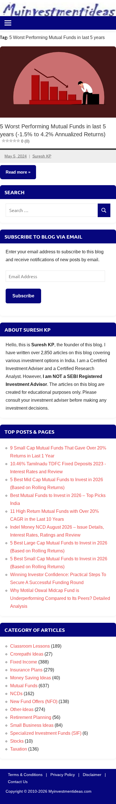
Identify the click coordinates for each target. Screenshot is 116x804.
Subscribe (23, 295)
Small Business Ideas (31, 725)
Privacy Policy (62, 774)
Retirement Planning (30, 717)
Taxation (18, 749)
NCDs (16, 693)
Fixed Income (23, 662)
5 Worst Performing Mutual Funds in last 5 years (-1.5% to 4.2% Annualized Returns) (53, 134)
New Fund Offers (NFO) (33, 701)
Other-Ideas (22, 709)
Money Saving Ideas (30, 677)
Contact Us (18, 781)
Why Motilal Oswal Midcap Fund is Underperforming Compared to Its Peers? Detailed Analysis (60, 598)
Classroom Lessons (30, 646)
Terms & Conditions (25, 774)
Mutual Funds (23, 685)
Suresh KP (41, 156)
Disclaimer (92, 774)
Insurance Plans (26, 669)
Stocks (17, 741)
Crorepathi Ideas (26, 654)
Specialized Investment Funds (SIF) (45, 733)
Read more (16, 172)
